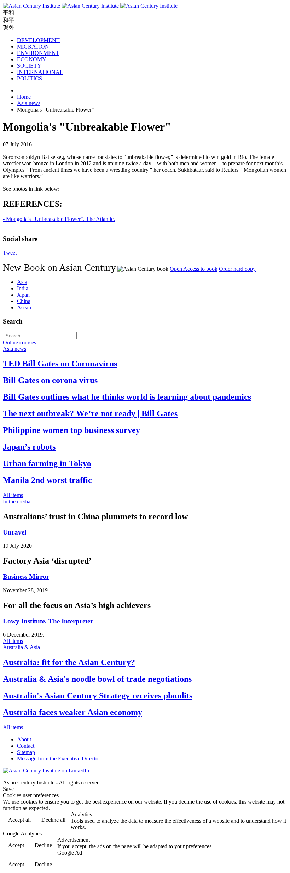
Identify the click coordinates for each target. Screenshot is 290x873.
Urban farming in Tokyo (47, 463)
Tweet (10, 253)
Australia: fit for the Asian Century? (69, 662)
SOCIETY (29, 66)
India (22, 288)
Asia (22, 282)
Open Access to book (194, 269)
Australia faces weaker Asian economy (72, 712)
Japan (23, 295)
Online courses (19, 343)
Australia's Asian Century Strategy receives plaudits (97, 695)
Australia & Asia (21, 647)
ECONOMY (31, 59)
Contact (25, 746)
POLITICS (29, 78)
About (24, 739)
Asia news (14, 349)
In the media (16, 501)
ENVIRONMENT (38, 53)
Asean (24, 307)
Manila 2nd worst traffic (47, 480)
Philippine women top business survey (71, 430)
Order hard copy (237, 269)
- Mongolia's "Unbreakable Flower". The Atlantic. (59, 219)
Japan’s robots (29, 446)
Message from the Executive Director (58, 758)
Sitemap (26, 752)
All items (13, 495)
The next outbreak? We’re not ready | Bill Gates (90, 413)
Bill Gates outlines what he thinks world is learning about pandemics (127, 396)
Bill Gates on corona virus (50, 380)
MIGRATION (33, 47)
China (23, 301)
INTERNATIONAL (40, 72)
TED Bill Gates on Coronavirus (60, 363)
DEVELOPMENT (38, 40)
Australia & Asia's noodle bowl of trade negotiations (97, 679)
